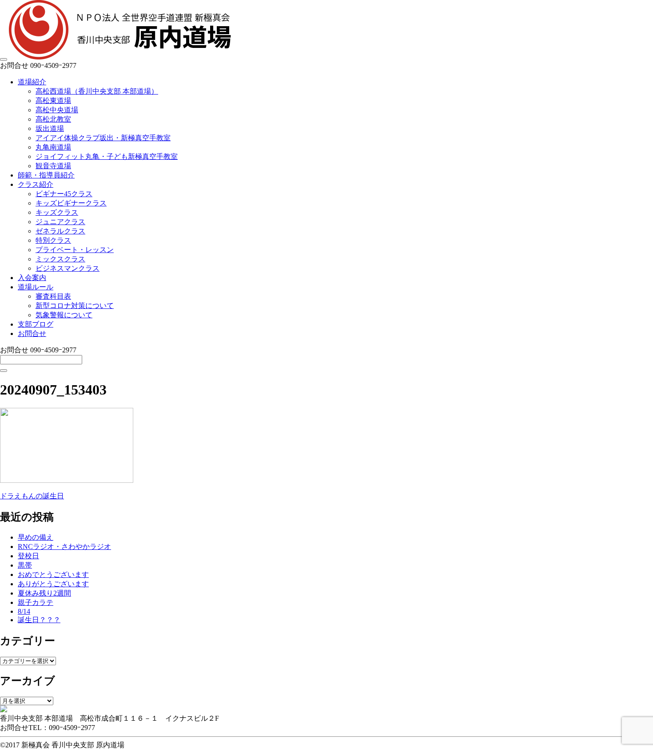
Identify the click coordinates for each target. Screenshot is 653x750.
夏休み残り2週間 (44, 593)
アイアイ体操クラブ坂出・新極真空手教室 (103, 138)
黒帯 (25, 565)
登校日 (28, 556)
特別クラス (53, 240)
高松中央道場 (57, 110)
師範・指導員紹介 (46, 175)
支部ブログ (35, 324)
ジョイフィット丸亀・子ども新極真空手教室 (107, 156)
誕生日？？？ (39, 620)
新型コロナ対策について (75, 305)
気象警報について (64, 315)
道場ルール (35, 287)
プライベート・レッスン (75, 249)
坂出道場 (50, 128)
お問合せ (32, 333)
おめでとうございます (53, 574)
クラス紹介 (35, 184)
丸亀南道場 (53, 147)
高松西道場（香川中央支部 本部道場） (97, 91)
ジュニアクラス (60, 221)
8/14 (24, 611)
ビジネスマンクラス (68, 268)
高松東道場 (53, 100)
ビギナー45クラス (64, 193)
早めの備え (35, 537)
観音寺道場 (53, 166)
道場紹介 (32, 82)
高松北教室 (53, 119)
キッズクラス (57, 212)
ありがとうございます (53, 584)
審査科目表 (53, 296)
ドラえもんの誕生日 (32, 496)
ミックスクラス (60, 259)
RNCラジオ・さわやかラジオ (64, 546)
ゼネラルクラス (60, 231)
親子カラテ (35, 602)
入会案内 (32, 277)
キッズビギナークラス (71, 203)
